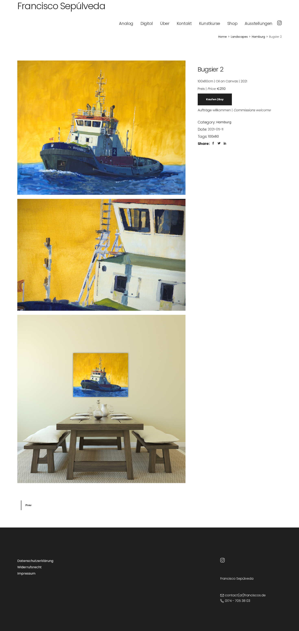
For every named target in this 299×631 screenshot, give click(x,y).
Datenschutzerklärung (35, 560)
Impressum (26, 573)
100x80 (213, 136)
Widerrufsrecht (29, 567)
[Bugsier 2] (101, 128)
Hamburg (223, 122)
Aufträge (205, 110)
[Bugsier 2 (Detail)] (101, 255)
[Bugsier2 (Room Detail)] (101, 399)
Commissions (244, 110)
